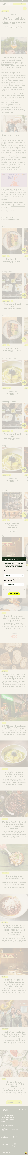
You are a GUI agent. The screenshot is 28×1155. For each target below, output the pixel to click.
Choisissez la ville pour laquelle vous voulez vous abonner (14, 579)
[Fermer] (23, 559)
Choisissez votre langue (10, 570)
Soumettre (14, 594)
